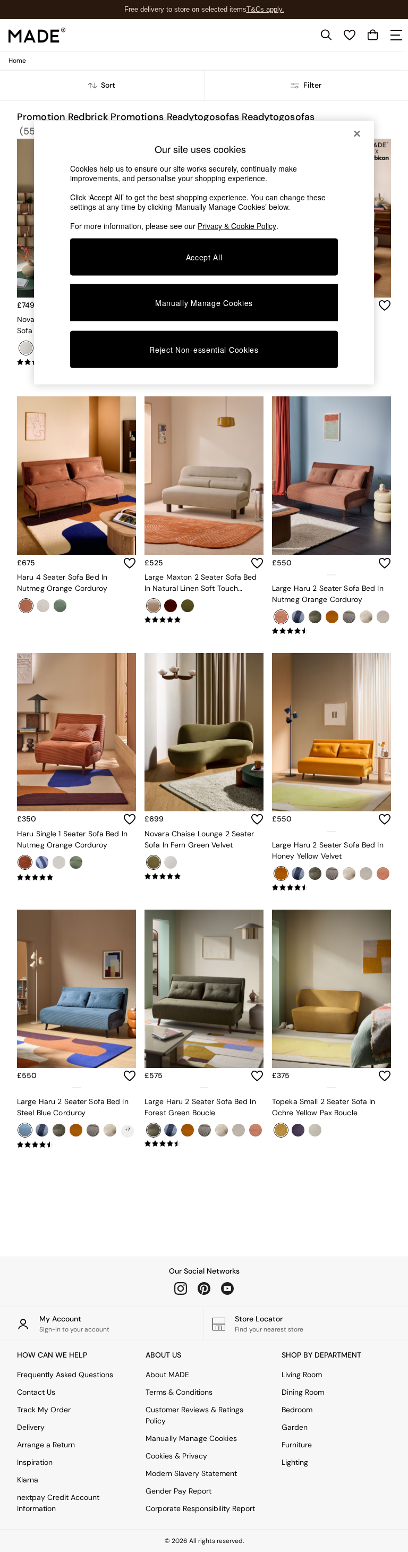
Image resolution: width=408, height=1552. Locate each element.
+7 (127, 1129)
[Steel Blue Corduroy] (25, 1130)
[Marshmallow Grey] (93, 1130)
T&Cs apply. (265, 9)
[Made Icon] (37, 35)
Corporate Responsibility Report (200, 1508)
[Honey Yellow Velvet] (76, 1130)
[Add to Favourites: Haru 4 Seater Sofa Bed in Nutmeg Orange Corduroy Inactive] (129, 563)
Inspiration (35, 1462)
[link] (326, 35)
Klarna (27, 1480)
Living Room (302, 1374)
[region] (204, 253)
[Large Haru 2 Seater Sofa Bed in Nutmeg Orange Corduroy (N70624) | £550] (331, 475)
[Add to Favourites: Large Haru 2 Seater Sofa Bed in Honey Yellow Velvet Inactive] (384, 819)
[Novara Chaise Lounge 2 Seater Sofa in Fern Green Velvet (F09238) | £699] (204, 732)
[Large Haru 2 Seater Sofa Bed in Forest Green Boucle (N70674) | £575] (204, 989)
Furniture (297, 1444)
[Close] (357, 134)
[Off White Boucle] (59, 862)
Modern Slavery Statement (191, 1473)
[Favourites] (349, 35)
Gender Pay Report (178, 1491)
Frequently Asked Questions (65, 1374)
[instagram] (180, 1288)
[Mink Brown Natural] (110, 1130)
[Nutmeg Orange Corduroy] (25, 862)
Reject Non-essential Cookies (204, 349)
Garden (295, 1427)
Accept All (204, 257)
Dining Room (303, 1392)
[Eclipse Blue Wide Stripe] (42, 862)
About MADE (167, 1374)
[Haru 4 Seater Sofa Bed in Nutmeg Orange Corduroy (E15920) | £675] (76, 475)
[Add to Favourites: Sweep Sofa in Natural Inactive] (384, 305)
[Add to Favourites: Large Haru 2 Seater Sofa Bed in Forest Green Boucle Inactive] (257, 1076)
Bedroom (297, 1409)
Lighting (295, 1462)
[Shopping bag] (373, 35)
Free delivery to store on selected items (185, 9)
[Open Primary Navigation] (396, 35)
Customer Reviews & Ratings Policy (194, 1415)
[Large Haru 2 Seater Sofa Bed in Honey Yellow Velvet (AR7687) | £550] (331, 732)
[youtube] (227, 1288)
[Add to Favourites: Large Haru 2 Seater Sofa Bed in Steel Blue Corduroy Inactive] (129, 1076)
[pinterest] (204, 1288)
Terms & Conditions (179, 1392)
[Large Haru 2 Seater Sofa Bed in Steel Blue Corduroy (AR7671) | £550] (76, 989)
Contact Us (36, 1392)
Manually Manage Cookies (191, 1438)
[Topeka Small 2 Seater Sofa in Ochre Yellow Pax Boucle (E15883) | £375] (331, 989)
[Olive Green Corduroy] (76, 862)
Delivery (31, 1427)
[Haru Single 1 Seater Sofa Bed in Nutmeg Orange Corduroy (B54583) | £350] (76, 732)
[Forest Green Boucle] (59, 1130)
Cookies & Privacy (176, 1456)
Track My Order (44, 1409)
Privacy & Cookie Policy (237, 225)
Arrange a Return (46, 1444)
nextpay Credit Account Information (58, 1502)
